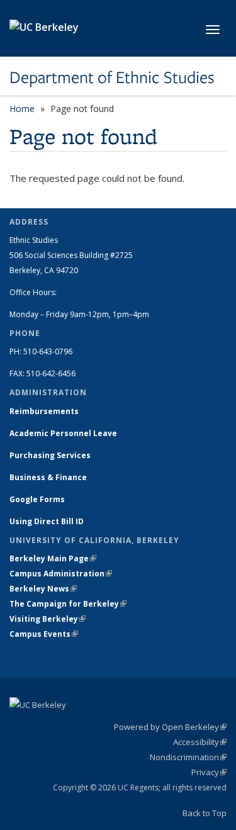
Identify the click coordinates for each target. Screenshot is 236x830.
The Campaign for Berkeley (67, 603)
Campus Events (43, 634)
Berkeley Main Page (52, 558)
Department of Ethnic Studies (112, 77)
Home (22, 109)
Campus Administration (60, 573)
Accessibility (200, 742)
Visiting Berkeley (47, 619)
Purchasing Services (50, 455)
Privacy (209, 772)
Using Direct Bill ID (47, 521)
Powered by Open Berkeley (170, 726)
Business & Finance (48, 477)
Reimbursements (44, 411)
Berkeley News (43, 588)
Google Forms (38, 499)
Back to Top (205, 813)
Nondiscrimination (188, 757)
